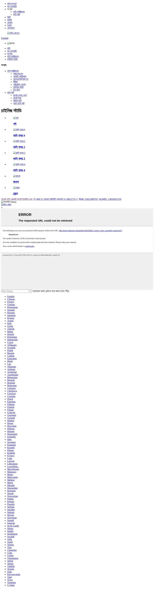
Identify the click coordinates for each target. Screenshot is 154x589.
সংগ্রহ (9, 53)
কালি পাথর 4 (19, 170)
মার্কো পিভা (17, 98)
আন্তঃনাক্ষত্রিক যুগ (20, 79)
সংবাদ (9, 25)
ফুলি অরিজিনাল (19, 11)
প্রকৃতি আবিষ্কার (19, 76)
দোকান (9, 22)
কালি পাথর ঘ (19, 135)
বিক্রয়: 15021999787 (88, 199)
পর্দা (14, 123)
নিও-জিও (16, 90)
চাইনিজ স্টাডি (12, 59)
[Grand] (16, 187)
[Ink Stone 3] (19, 153)
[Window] (16, 176)
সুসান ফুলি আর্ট (18, 103)
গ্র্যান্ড (15, 193)
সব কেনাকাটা (12, 6)
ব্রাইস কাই (17, 100)
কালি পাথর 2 (19, 147)
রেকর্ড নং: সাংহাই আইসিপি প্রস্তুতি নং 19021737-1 (57, 199)
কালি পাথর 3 (19, 158)
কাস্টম (9, 20)
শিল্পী (9, 17)
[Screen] (15, 118)
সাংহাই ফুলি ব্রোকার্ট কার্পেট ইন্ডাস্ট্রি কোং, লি (18, 199)
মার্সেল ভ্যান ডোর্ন (20, 95)
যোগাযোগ (11, 28)
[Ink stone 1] (19, 129)
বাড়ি (8, 48)
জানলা (16, 181)
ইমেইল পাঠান (6, 204)
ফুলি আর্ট (16, 14)
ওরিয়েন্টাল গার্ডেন (19, 84)
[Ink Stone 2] (19, 141)
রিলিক (15, 82)
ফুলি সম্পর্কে (11, 3)
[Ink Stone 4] (19, 164)
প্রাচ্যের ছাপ (18, 73)
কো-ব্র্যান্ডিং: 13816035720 (110, 199)
